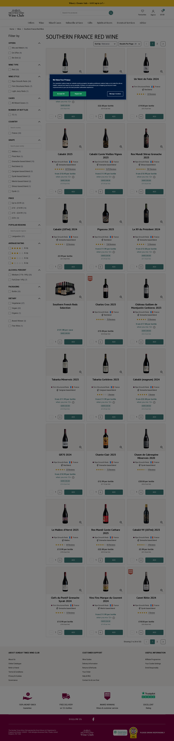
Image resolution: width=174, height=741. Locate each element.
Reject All (78, 94)
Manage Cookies (115, 94)
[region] (87, 87)
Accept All (61, 94)
